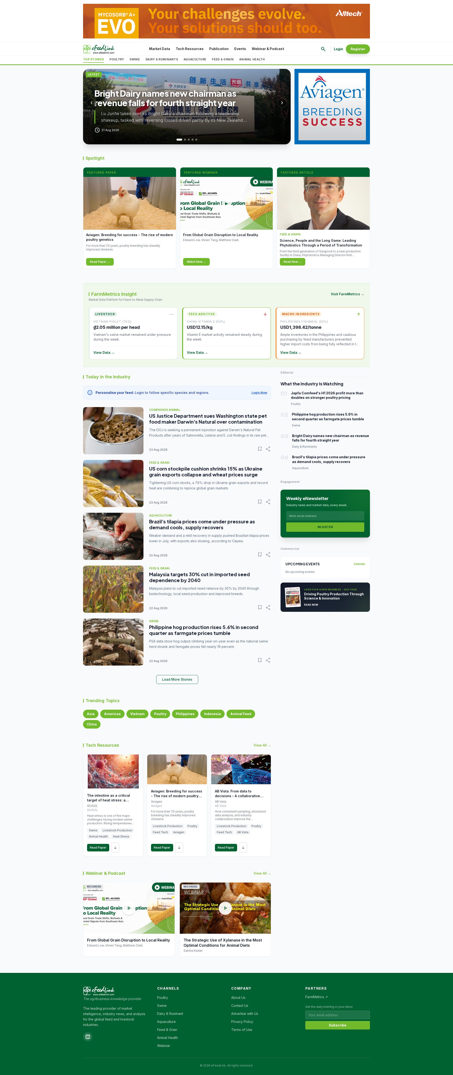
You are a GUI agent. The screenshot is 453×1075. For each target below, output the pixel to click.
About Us (238, 998)
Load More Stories (177, 679)
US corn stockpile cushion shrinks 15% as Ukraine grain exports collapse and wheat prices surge (205, 471)
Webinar (163, 1046)
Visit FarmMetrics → (347, 294)
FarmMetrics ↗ (316, 997)
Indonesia (212, 714)
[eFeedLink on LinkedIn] (87, 1037)
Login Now (259, 392)
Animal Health (252, 59)
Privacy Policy (242, 1022)
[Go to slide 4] (192, 140)
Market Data (159, 49)
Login (338, 49)
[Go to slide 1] (177, 140)
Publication (219, 49)
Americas (112, 714)
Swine (135, 59)
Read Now (311, 604)
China (92, 724)
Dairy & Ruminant (170, 1014)
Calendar (359, 563)
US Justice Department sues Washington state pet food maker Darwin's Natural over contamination (208, 419)
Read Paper (98, 847)
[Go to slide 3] (189, 140)
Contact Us (239, 1006)
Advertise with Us (244, 1014)
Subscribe (337, 1025)
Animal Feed (240, 714)
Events (240, 49)
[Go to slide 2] (183, 140)
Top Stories (93, 59)
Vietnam (137, 714)
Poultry (116, 59)
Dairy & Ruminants (162, 59)
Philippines (185, 714)
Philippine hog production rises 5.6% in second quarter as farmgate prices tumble (203, 630)
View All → (262, 745)
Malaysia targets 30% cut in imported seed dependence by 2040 (199, 577)
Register (358, 49)
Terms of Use (241, 1030)
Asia (91, 714)
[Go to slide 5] (196, 140)
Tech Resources (190, 49)
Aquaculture (195, 59)
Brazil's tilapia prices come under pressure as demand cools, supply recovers (202, 524)
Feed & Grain (223, 59)
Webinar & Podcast (268, 49)
